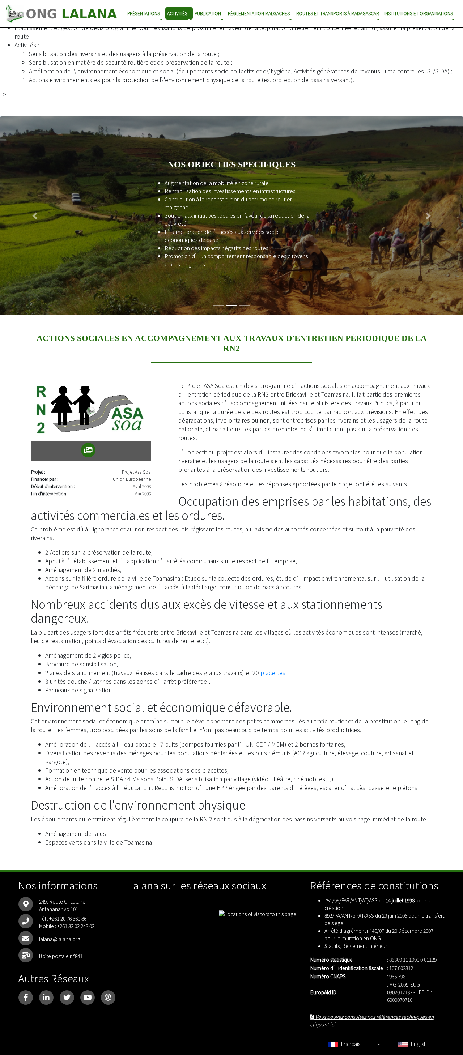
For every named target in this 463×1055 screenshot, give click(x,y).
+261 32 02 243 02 (75, 926)
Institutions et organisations (418, 13)
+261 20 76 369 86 (67, 918)
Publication (208, 13)
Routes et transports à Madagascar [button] (337, 13)
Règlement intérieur (364, 945)
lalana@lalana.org (59, 939)
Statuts (332, 945)
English (418, 1043)
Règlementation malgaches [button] (259, 13)
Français (350, 1043)
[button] (34, 215)
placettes (272, 672)
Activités (177, 13)
